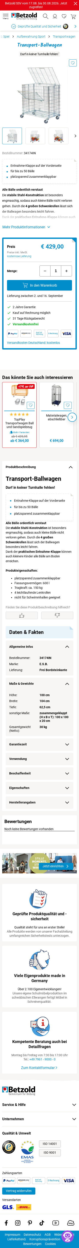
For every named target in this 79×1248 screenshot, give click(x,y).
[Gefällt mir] (22, 615)
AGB (48, 1234)
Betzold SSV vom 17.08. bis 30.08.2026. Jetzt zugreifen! (36, 5)
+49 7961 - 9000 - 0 (42, 1059)
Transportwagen (64, 36)
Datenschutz (32, 1234)
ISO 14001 (50, 1144)
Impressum (12, 1234)
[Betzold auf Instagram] (17, 1224)
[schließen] (75, 3)
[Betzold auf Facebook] (6, 1224)
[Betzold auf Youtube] (56, 1224)
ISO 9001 (50, 1152)
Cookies (50, 1244)
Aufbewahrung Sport (31, 36)
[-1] (45, 271)
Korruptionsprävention (44, 1239)
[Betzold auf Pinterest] (30, 1224)
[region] (39, 642)
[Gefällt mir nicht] (57, 615)
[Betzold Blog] (70, 1224)
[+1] (66, 271)
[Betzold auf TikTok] (42, 1224)
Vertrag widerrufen (19, 1191)
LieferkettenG (16, 1239)
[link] (64, 16)
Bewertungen (32, 1244)
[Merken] (73, 62)
